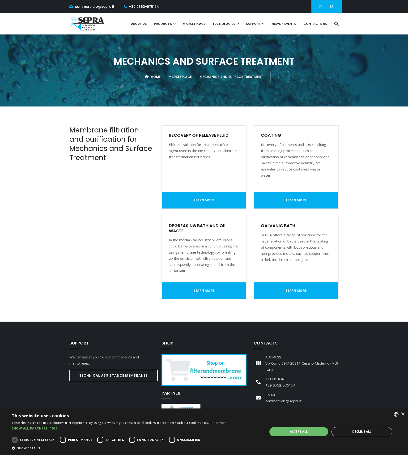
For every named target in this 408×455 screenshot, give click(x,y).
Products (163, 23)
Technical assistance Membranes (113, 375)
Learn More (204, 200)
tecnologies (223, 23)
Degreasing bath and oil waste (197, 228)
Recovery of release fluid (199, 135)
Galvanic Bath (278, 226)
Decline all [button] (361, 431)
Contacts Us (315, 23)
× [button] (402, 414)
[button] (119, 428)
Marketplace (194, 23)
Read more (218, 423)
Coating (271, 135)
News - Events (284, 23)
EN (332, 6)
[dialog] (204, 431)
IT (321, 6)
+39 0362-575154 (144, 6)
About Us (139, 23)
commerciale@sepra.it (94, 6)
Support (253, 23)
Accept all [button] (299, 431)
